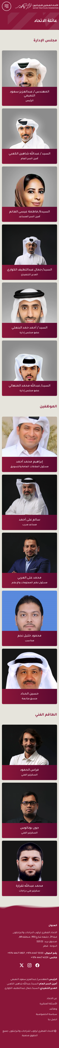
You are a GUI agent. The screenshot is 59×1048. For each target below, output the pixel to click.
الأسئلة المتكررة (48, 1003)
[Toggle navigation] (6, 6)
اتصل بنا (52, 1019)
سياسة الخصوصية (46, 1014)
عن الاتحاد (52, 998)
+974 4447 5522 (34, 953)
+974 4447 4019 (39, 957)
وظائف (53, 1008)
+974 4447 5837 (16, 953)
